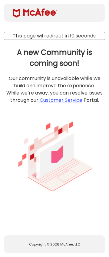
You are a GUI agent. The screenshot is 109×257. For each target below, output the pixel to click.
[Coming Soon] (54, 154)
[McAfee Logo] (35, 13)
